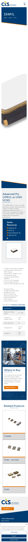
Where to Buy (10, 387)
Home (5, 17)
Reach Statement (13, 233)
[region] (14, 532)
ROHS (10, 230)
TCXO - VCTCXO (11, 460)
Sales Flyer (11, 235)
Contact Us (6, 508)
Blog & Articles (5, 520)
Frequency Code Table (18, 304)
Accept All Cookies (14, 539)
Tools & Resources (7, 518)
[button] (25, 3)
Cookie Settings (14, 532)
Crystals (7, 436)
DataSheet (11, 228)
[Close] (26, 524)
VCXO (10, 17)
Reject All (14, 536)
